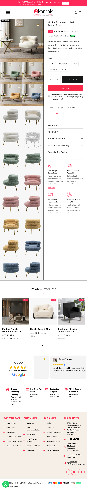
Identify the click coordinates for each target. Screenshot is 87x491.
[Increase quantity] (58, 79)
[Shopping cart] (76, 12)
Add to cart (72, 80)
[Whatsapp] (81, 472)
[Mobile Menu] (7, 12)
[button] (42, 345)
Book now (51, 187)
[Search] (80, 12)
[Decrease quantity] (49, 79)
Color (50, 58)
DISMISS (65, 3)
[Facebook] (66, 472)
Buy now (65, 88)
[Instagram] (74, 472)
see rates (78, 94)
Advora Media (13, 486)
